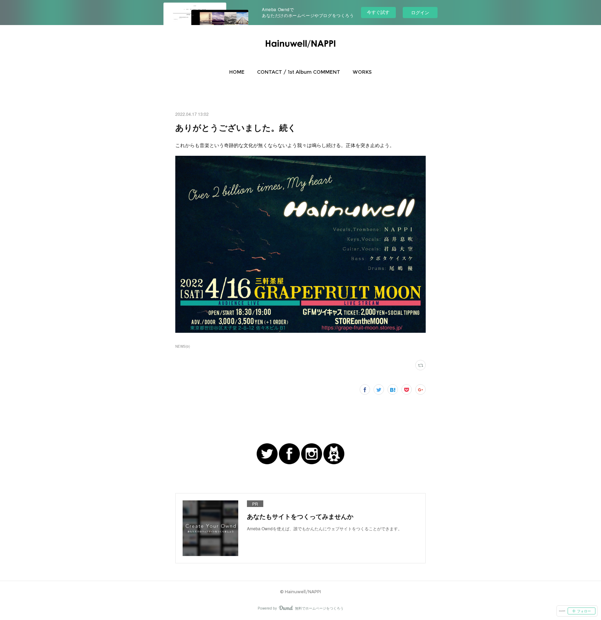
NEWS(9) (182, 346)
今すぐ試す (378, 12)
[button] (237, 72)
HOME (237, 72)
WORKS (362, 72)
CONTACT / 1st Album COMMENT (298, 72)
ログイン (420, 12)
